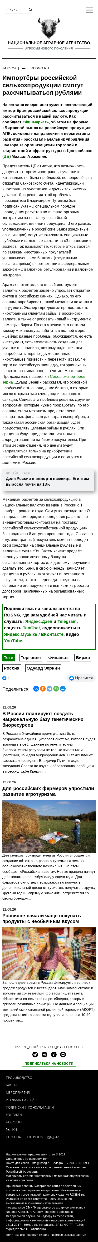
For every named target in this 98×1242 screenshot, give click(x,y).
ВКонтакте (52, 634)
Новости (14, 1122)
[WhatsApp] (56, 689)
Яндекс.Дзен (38, 621)
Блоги (11, 1085)
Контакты (14, 1114)
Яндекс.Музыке (20, 634)
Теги (8, 657)
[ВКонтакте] (36, 689)
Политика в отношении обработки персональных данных (46, 1235)
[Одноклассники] (43, 689)
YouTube (13, 640)
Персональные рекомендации (32, 1137)
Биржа (83, 657)
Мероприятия (18, 1092)
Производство (19, 1077)
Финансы (58, 657)
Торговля (31, 657)
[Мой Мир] (63, 689)
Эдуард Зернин (43, 668)
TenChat (31, 628)
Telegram (67, 621)
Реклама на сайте (22, 1100)
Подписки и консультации (30, 1107)
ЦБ (6, 156)
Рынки (11, 1129)
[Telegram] (49, 689)
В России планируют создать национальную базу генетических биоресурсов (42, 719)
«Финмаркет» (36, 122)
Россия (12, 668)
